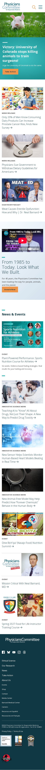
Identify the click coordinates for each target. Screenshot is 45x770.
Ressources (11, 716)
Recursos (10, 711)
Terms (18, 731)
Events (4, 685)
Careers (5, 707)
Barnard (11, 702)
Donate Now (10, 289)
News (4, 670)
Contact (5, 694)
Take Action (10, 72)
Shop (4, 689)
